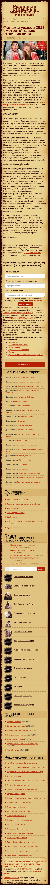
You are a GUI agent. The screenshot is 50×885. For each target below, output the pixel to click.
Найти (40, 569)
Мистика (18, 861)
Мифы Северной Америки (17, 838)
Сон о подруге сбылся (15, 513)
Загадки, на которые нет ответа (31, 478)
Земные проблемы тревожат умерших (24, 558)
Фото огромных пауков (16, 824)
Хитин (11, 352)
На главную (9, 861)
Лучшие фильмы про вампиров (19, 785)
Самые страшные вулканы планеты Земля (23, 504)
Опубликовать (25, 304)
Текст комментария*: (14, 290)
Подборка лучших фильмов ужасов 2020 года (25, 772)
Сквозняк (21, 421)
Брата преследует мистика (29, 473)
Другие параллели (14, 528)
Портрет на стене (14, 722)
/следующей (27, 317)
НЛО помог (23, 464)
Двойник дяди (12, 517)
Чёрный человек (20, 401)
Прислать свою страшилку (16, 866)
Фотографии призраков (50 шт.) (19, 811)
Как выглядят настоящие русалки (20, 820)
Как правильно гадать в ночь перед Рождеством (26, 798)
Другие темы (35, 864)
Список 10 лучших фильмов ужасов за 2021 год (26, 767)
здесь (17, 322)
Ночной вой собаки (24, 425)
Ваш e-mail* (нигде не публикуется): (21, 281)
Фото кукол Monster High (16, 816)
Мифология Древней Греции (18, 829)
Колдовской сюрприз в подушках (30, 386)
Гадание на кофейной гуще (17, 730)
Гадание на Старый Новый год (19, 802)
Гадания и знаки (22, 864)
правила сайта (35, 301)
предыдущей (16, 317)
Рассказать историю (25, 364)
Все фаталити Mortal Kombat (18, 499)
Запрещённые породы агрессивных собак (23, 851)
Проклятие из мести (25, 430)
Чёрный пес (13, 342)
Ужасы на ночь (29, 861)
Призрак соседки (15, 347)
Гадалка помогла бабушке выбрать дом (22, 744)
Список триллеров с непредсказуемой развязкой (26, 780)
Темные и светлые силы (28, 445)
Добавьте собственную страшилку (18, 312)
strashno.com (25, 869)
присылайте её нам (32, 253)
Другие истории (19, 19)
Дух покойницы (13, 508)
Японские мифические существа (20, 833)
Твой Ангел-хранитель (18, 345)
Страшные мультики (15, 776)
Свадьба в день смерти (26, 377)
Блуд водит (23, 469)
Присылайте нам (11, 877)
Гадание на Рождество (16, 794)
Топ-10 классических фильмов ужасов (22, 763)
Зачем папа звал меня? (16, 726)
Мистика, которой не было (20, 555)
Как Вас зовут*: (12, 272)
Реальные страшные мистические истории (24, 10)
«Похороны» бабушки (25, 397)
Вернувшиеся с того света (17, 735)
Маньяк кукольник (24, 456)
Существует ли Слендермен (18, 807)
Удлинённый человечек (18, 350)
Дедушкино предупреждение (31, 382)
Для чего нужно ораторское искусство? (25, 355)
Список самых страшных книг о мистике (22, 846)
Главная (6, 19)
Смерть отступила (26, 460)
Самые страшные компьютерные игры (22, 789)
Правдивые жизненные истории (19, 855)
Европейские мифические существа (21, 842)
